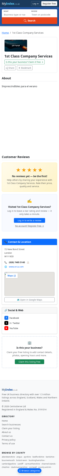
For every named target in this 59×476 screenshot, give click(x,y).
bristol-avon (21, 460)
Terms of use (8, 443)
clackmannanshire (19, 467)
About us (6, 432)
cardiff (20, 464)
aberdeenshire (8, 457)
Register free (49, 3)
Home (5, 32)
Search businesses (11, 424)
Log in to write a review (29, 220)
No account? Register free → (29, 225)
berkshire (50, 457)
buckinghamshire (36, 460)
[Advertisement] (29, 121)
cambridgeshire (9, 464)
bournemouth (8, 460)
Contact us (7, 435)
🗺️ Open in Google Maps (29, 299)
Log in (36, 3)
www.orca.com (16, 266)
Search (31, 20)
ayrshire (27, 457)
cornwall (33, 467)
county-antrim (44, 467)
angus (19, 457)
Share (11, 67)
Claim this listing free (29, 361)
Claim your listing (11, 428)
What (6, 11)
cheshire (5, 467)
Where (34, 11)
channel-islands (49, 464)
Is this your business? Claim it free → (24, 62)
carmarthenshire (32, 464)
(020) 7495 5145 (17, 262)
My (11, 4)
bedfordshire (38, 457)
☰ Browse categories (29, 470)
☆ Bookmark (24, 67)
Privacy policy (8, 439)
